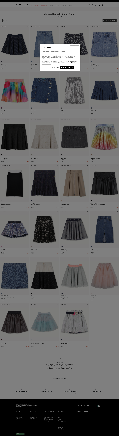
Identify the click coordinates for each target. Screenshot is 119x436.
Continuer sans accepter (74, 45)
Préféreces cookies (55, 67)
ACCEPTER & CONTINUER (67, 67)
